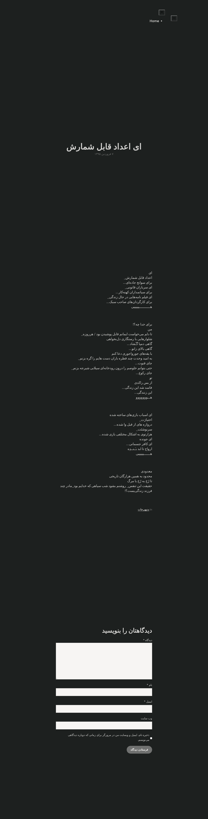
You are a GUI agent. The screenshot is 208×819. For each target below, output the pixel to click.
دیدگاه (147, 640)
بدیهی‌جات (143, 509)
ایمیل (148, 701)
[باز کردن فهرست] (174, 18)
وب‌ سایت (146, 718)
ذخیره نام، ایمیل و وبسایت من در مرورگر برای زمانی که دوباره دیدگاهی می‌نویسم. (108, 737)
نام (149, 685)
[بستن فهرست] (162, 12)
